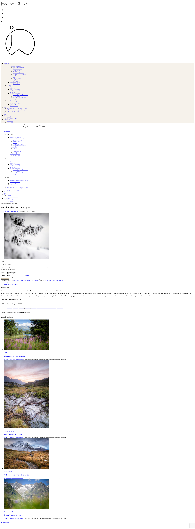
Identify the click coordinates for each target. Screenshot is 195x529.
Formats (9, 100)
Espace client (7, 119)
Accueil (2, 211)
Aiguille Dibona (17, 80)
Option (3, 275)
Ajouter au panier (5, 278)
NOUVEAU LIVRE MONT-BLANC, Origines (17, 108)
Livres (5, 107)
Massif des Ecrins (14, 75)
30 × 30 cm (9, 308)
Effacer (27, 275)
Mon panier (10, 122)
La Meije (15, 77)
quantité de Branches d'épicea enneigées (10, 277)
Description (6, 282)
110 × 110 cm (60, 308)
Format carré (13, 104)
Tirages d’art (7, 63)
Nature (14, 99)
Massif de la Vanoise (15, 82)
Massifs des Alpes (11, 64)
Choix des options (18, 359)
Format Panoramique (15, 103)
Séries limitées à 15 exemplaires (31, 280)
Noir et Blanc (13, 92)
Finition (3, 272)
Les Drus (15, 71)
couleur (46, 280)
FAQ (5, 112)
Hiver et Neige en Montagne (20, 95)
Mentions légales (5, 522)
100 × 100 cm (52, 308)
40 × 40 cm (15, 308)
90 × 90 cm (46, 308)
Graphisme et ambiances (16, 90)
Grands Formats (14, 106)
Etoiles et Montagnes (15, 89)
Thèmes (9, 85)
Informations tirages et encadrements (19, 101)
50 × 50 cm (21, 308)
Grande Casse (16, 84)
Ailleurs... (16, 280)
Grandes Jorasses (17, 69)
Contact (6, 115)
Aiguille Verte (16, 70)
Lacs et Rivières (16, 96)
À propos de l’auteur (12, 118)
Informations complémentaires (11, 284)
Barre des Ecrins (17, 78)
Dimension (3, 274)
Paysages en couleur (15, 93)
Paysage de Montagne (10, 211)
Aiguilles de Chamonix (18, 73)
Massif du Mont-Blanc (15, 66)
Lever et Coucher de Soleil (19, 97)
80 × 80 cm (40, 308)
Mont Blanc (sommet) (18, 67)
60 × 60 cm (27, 308)
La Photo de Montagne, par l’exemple (16, 110)
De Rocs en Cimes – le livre (13, 111)
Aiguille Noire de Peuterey (19, 74)
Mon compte (10, 121)
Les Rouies (15, 81)
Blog (5, 114)
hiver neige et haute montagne (56, 280)
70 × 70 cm (33, 308)
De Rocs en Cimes (14, 88)
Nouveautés (13, 86)
